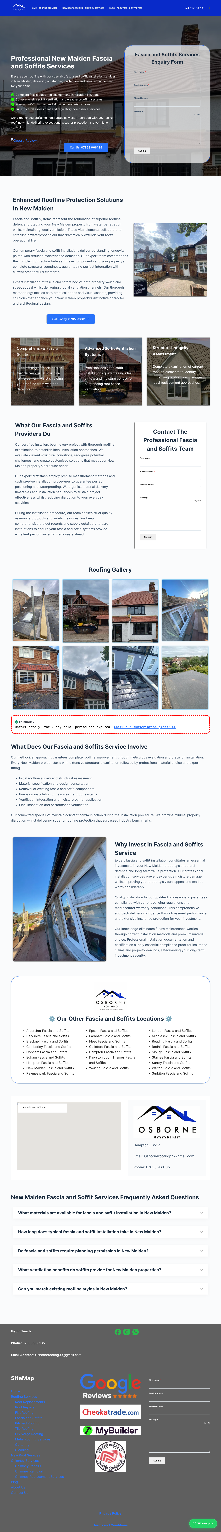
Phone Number (141, 98)
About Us (122, 8)
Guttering (22, 1445)
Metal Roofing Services (32, 1439)
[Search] (209, 8)
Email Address (141, 85)
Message (138, 111)
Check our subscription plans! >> (145, 727)
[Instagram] (126, 1332)
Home (34, 8)
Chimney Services (94, 8)
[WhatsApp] (135, 1332)
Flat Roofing (24, 1413)
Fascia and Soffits (28, 1418)
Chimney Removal (29, 1471)
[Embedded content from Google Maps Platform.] (69, 1136)
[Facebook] (118, 1332)
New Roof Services (72, 8)
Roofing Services (48, 8)
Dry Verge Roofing (29, 1434)
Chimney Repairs (28, 1466)
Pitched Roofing (27, 1423)
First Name (140, 72)
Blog (112, 8)
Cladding (22, 1450)
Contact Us (135, 8)
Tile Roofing (24, 1429)
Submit (142, 150)
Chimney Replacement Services (39, 1477)
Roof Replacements (30, 1402)
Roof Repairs (24, 1407)
